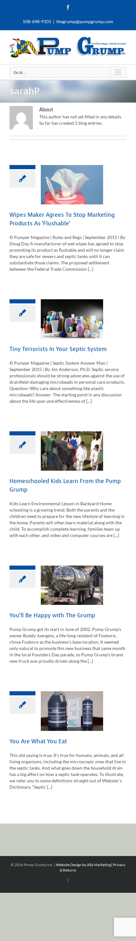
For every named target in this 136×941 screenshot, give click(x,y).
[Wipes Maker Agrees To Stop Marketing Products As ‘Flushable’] (72, 184)
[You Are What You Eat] (72, 711)
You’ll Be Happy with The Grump (52, 615)
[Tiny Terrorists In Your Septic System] (72, 319)
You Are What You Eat (38, 741)
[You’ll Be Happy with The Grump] (72, 585)
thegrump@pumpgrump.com (84, 21)
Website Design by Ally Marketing (83, 864)
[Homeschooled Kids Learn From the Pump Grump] (72, 451)
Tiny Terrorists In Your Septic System (58, 349)
